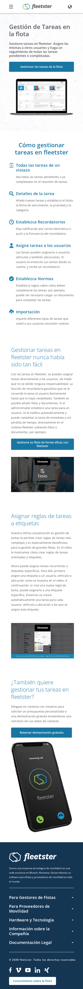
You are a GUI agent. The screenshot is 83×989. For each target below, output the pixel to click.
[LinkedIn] (37, 970)
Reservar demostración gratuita (41, 732)
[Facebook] (10, 970)
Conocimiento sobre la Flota (32, 981)
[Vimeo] (18, 970)
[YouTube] (28, 970)
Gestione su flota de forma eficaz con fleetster (42, 444)
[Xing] (47, 970)
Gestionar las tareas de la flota (41, 67)
